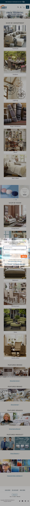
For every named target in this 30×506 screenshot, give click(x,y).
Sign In (24, 256)
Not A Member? (15, 264)
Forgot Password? (7, 255)
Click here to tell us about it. (15, 261)
